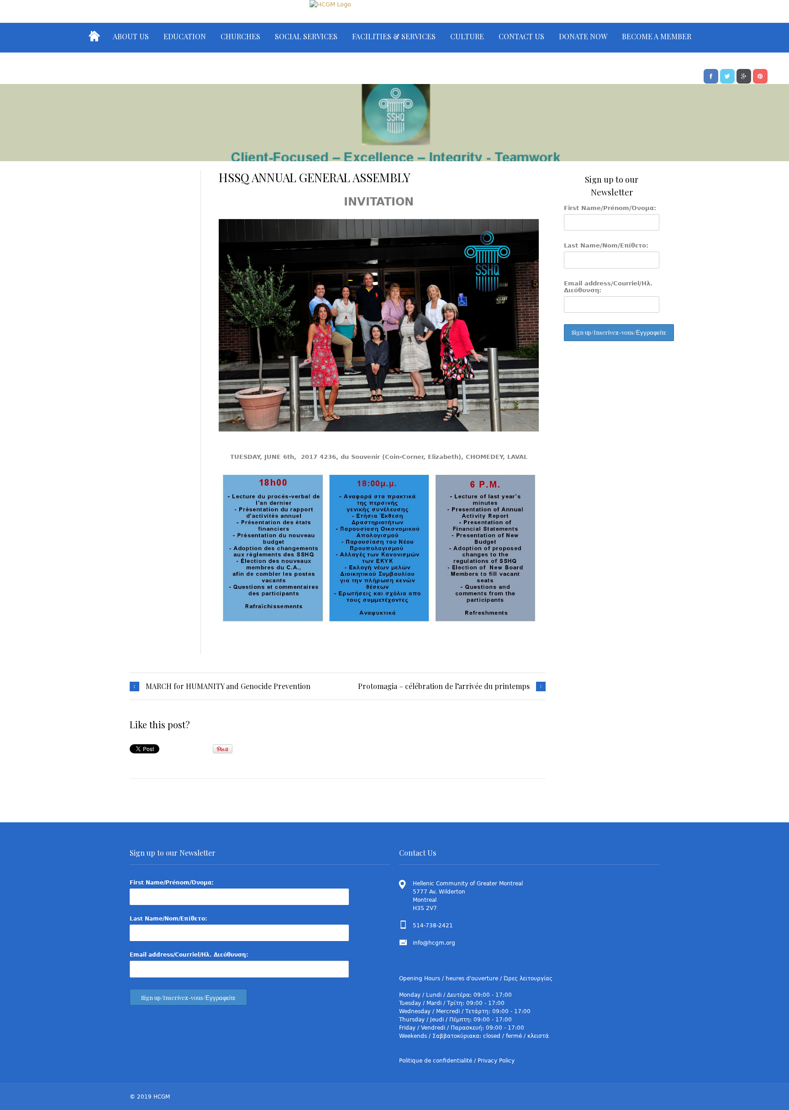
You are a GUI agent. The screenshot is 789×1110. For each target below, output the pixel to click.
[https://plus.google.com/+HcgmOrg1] (743, 75)
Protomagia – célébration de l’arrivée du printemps (444, 686)
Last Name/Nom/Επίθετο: (606, 245)
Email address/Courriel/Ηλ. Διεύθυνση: (608, 287)
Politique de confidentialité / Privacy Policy (457, 1060)
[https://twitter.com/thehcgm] (727, 75)
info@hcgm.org (434, 943)
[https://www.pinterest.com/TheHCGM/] (760, 75)
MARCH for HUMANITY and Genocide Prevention (228, 686)
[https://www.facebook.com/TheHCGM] (711, 75)
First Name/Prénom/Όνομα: (610, 208)
